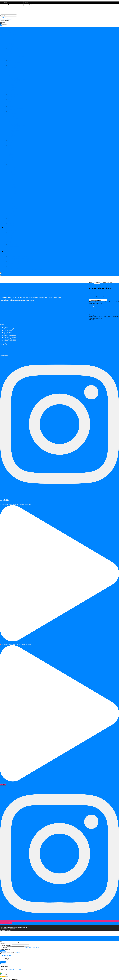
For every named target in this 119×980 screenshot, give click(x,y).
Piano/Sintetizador (12, 50)
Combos (9, 43)
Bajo (12, 36)
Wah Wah (14, 188)
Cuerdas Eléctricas (16, 77)
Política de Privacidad (10, 335)
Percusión (10, 101)
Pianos (6, 227)
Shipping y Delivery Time (15, 268)
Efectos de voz (11, 215)
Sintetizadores (11, 230)
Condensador (15, 149)
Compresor (14, 173)
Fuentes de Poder (12, 217)
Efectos (7, 163)
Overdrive (14, 183)
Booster (13, 168)
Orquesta (8, 241)
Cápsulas (13, 87)
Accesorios (10, 51)
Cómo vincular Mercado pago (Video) (18, 256)
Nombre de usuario (5, 945)
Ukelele (9, 111)
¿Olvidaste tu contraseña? (32, 947)
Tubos (13, 55)
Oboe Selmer (94, 310)
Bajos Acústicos (12, 64)
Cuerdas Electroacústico (18, 79)
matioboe (97, 315)
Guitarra (13, 34)
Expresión (14, 178)
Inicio (90, 282)
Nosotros (10, 253)
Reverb (13, 184)
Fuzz (12, 179)
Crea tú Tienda (8, 330)
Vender (6, 327)
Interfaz (9, 144)
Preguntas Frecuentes (13, 263)
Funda (9, 222)
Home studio (9, 139)
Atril (12, 53)
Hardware (10, 98)
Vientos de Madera (13, 246)
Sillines (13, 235)
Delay (13, 174)
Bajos (6, 58)
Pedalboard (10, 218)
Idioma (26, 2)
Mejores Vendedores (10, 340)
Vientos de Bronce (12, 244)
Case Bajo (14, 82)
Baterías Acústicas (12, 96)
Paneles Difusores (16, 161)
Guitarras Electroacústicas (15, 108)
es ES (30, 4)
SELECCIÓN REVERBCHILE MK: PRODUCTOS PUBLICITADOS (29, 261)
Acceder (3, 951)
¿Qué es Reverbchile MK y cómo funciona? (20, 255)
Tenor (13, 69)
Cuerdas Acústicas (16, 80)
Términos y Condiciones (11, 337)
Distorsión (14, 176)
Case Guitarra (15, 128)
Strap (12, 86)
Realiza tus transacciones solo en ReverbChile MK (22, 260)
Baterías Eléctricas (12, 48)
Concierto (14, 70)
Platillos (9, 99)
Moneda (5, 2)
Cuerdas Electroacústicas (18, 125)
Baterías (7, 93)
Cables (13, 91)
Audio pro (10, 140)
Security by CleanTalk (14, 969)
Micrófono (10, 147)
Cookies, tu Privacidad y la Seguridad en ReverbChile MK (24, 270)
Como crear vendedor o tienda (16, 266)
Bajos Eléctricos (12, 60)
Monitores (10, 142)
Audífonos (10, 154)
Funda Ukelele (15, 120)
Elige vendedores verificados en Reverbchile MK (21, 258)
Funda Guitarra (15, 130)
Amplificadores (10, 31)
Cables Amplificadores (17, 56)
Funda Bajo (14, 72)
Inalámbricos (15, 152)
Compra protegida (9, 329)
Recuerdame (6, 949)
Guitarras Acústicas (13, 110)
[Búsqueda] (18, 942)
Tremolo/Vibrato (16, 186)
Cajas (9, 38)
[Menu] (0, 273)
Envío (5, 334)
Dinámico (14, 150)
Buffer (13, 169)
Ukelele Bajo (11, 65)
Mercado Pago (8, 332)
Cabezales (10, 32)
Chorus (13, 171)
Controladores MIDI (13, 232)
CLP (9, 4)
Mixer (9, 145)
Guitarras (14, 45)
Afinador (13, 166)
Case (8, 220)
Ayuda (6, 251)
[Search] (0, 275)
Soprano (13, 67)
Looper (13, 181)
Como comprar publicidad (15, 265)
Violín (9, 242)
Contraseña (3, 947)
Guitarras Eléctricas (13, 106)
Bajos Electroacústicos (14, 62)
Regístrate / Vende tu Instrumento (6, 18)
